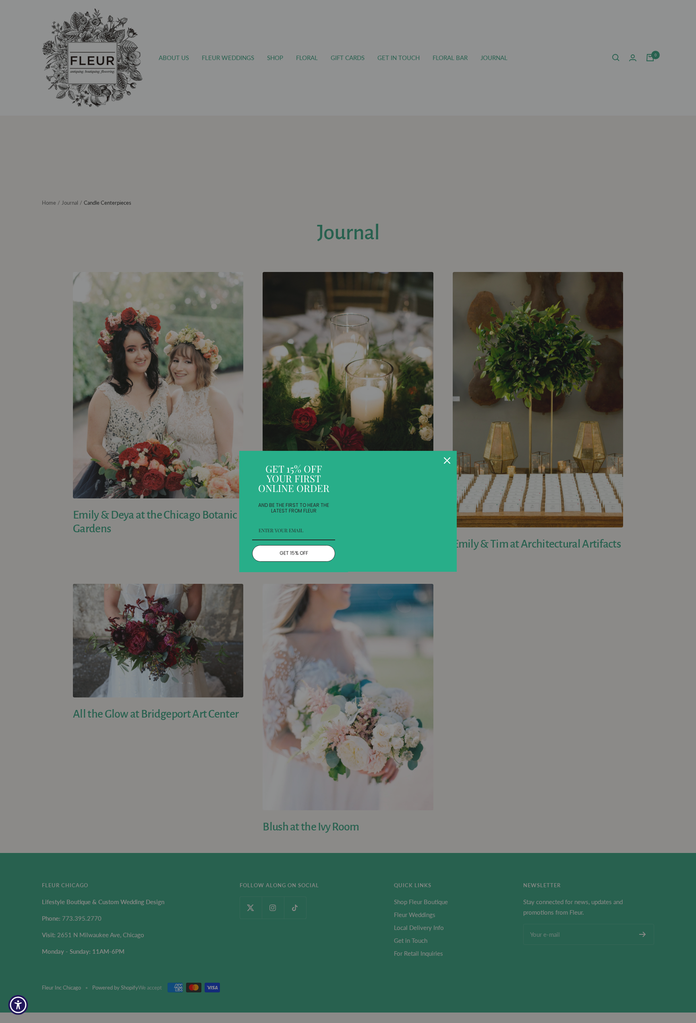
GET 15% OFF (294, 553)
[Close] (447, 460)
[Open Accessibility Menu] (18, 1005)
